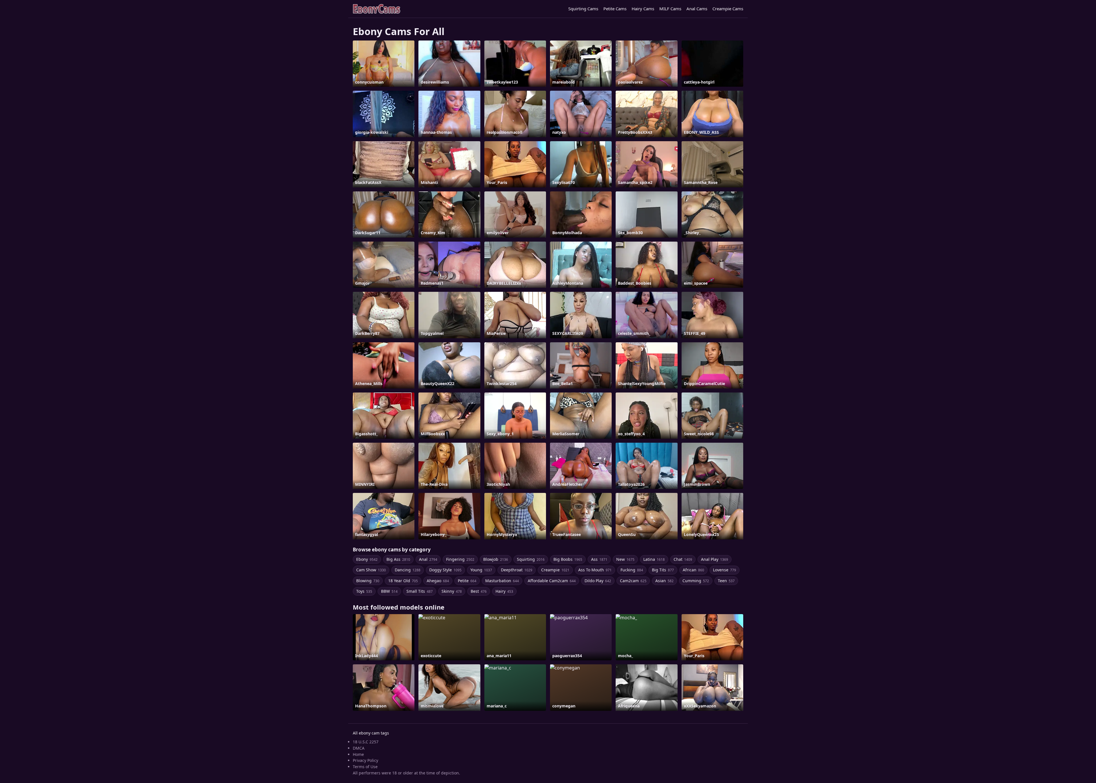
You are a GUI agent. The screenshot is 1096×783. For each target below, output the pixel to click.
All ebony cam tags (371, 733)
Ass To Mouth (595, 569)
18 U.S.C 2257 (365, 741)
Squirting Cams (583, 8)
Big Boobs (567, 559)
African (693, 569)
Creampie (555, 569)
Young (481, 569)
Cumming (695, 580)
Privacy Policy (365, 760)
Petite (467, 580)
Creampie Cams (727, 8)
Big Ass (398, 559)
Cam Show (371, 569)
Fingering (460, 559)
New (625, 559)
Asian (664, 580)
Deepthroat (516, 569)
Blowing (367, 580)
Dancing (407, 569)
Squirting (531, 559)
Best (479, 591)
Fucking (631, 569)
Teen (726, 580)
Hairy (504, 591)
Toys (364, 591)
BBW (389, 591)
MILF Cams (670, 8)
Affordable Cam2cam (552, 580)
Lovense (724, 569)
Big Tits (663, 569)
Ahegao (438, 580)
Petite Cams (614, 8)
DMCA (358, 748)
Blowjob (495, 559)
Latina (654, 559)
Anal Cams (696, 8)
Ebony (367, 559)
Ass (599, 559)
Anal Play (714, 559)
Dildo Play (598, 580)
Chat (683, 559)
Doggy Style (445, 569)
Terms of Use (365, 766)
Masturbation (502, 580)
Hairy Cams (643, 8)
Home (358, 754)
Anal (428, 559)
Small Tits (419, 591)
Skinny (452, 591)
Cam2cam (633, 580)
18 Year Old (403, 580)
